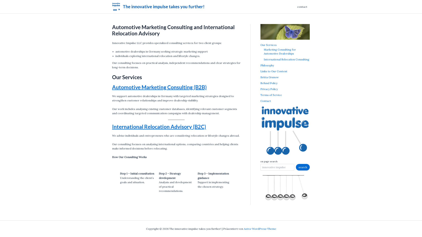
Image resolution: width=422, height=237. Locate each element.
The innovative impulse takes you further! (164, 6)
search (303, 167)
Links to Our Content (273, 71)
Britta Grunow (269, 77)
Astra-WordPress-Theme (260, 228)
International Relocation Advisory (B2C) (159, 126)
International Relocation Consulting (286, 59)
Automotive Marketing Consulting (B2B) (159, 87)
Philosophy (267, 65)
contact (302, 6)
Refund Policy (268, 83)
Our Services (268, 45)
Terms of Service (271, 95)
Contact (265, 101)
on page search (268, 161)
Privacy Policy (269, 89)
